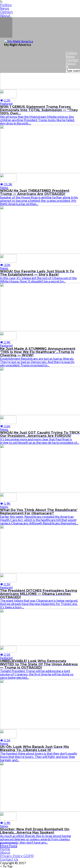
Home (5, 849)
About (5, 15)
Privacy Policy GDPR (17, 856)
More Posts (8, 846)
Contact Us (9, 859)
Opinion (6, 12)
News (4, 8)
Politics (5, 5)
